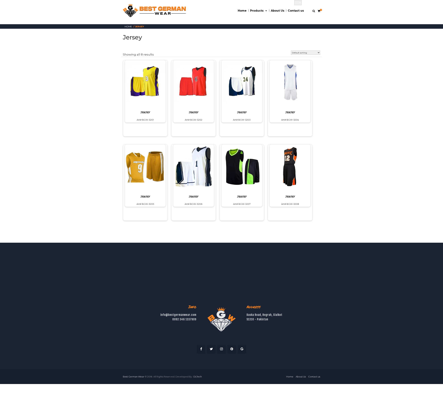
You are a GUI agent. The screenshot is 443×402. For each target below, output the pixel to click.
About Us (277, 10)
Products (257, 10)
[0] (319, 11)
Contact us (296, 10)
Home (242, 10)
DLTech (197, 376)
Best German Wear (133, 376)
